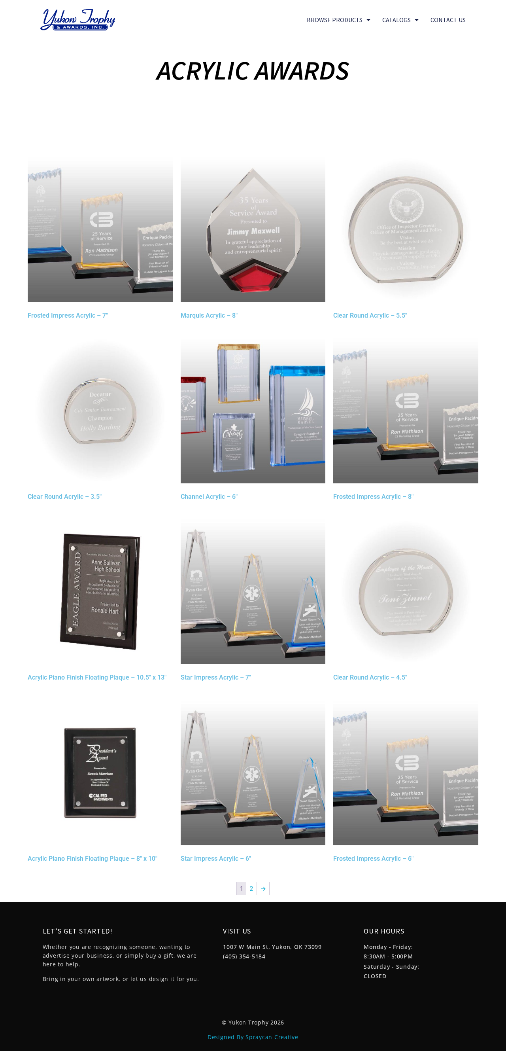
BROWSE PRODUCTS (335, 20)
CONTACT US (448, 20)
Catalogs (396, 20)
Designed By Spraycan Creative (253, 1037)
